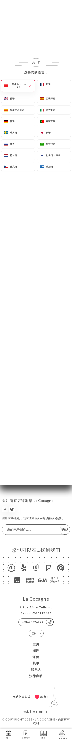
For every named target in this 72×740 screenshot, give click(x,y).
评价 (36, 657)
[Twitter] (12, 509)
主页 (36, 644)
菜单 (36, 663)
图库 (36, 650)
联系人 (36, 669)
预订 (8, 738)
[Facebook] (5, 509)
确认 (65, 529)
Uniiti (44, 711)
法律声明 (36, 676)
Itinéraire (62, 738)
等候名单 (26, 738)
